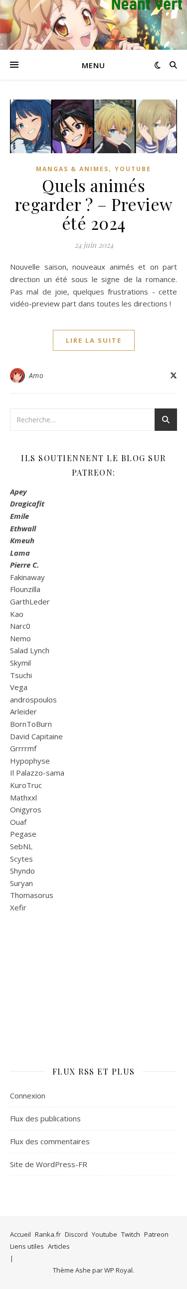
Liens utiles (27, 1246)
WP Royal (118, 1270)
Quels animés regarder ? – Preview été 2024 (94, 204)
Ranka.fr (48, 1234)
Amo (36, 375)
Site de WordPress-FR (48, 1164)
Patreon (156, 1234)
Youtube (133, 169)
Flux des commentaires (50, 1141)
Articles (59, 1246)
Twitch (130, 1234)
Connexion (27, 1095)
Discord (76, 1234)
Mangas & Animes (72, 169)
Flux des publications (45, 1118)
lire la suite (94, 340)
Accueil (20, 1234)
